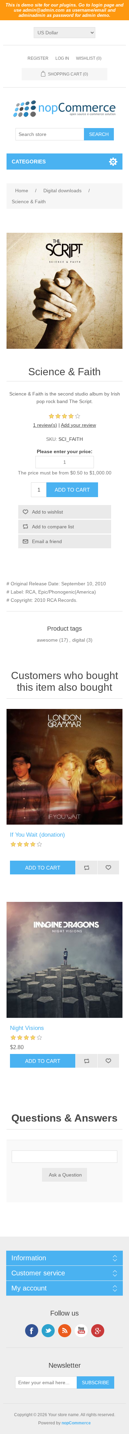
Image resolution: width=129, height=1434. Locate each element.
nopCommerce (76, 1423)
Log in (62, 58)
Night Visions (27, 1028)
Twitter (48, 1330)
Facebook (31, 1330)
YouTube (81, 1330)
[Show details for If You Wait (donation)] (65, 767)
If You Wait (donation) (37, 834)
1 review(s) (45, 425)
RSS (64, 1330)
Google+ (97, 1330)
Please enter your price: (65, 451)
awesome (47, 640)
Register (38, 58)
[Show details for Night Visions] (65, 960)
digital (78, 640)
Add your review (78, 425)
